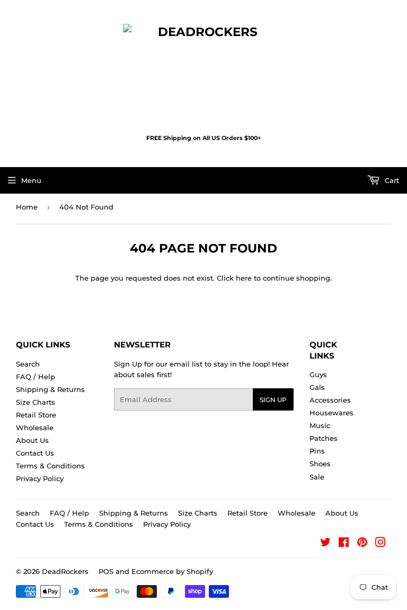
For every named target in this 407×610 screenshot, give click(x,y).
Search (28, 364)
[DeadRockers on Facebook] (343, 543)
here (244, 278)
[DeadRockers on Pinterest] (362, 543)
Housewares (331, 412)
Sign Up (273, 400)
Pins (317, 451)
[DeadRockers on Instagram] (380, 543)
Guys (318, 374)
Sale (316, 477)
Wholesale (35, 427)
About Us (32, 440)
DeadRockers (65, 571)
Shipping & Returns (50, 389)
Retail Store (36, 415)
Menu (31, 180)
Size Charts (35, 402)
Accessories (330, 400)
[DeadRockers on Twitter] (325, 543)
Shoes (320, 463)
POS (106, 571)
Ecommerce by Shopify (172, 571)
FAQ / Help (35, 376)
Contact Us (35, 453)
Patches (323, 438)
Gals (317, 387)
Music (319, 425)
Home (27, 207)
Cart (391, 180)
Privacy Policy (40, 478)
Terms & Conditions (50, 465)
